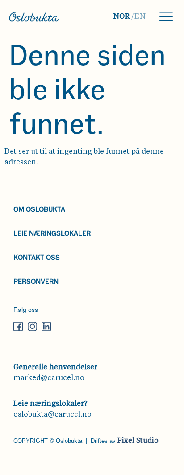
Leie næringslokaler (52, 233)
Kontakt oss (36, 257)
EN (140, 16)
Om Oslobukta (39, 209)
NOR (121, 16)
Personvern (36, 281)
